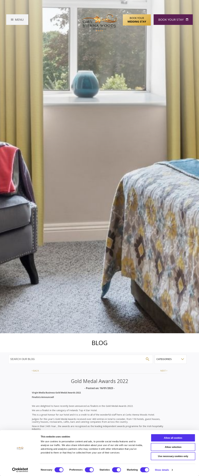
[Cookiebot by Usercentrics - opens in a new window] (20, 470)
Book (171, 20)
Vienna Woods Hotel (99, 22)
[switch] (89, 469)
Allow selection (173, 447)
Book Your (136, 19)
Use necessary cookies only (173, 456)
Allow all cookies (173, 438)
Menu (19, 20)
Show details (162, 470)
